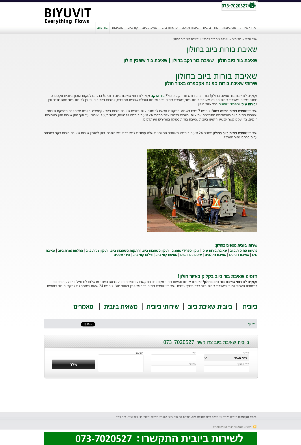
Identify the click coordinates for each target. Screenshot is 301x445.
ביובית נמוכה (190, 27)
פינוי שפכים (122, 255)
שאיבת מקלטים (215, 255)
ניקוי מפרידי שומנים (185, 250)
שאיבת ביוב (149, 27)
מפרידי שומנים (229, 104)
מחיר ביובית (210, 27)
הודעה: (139, 353)
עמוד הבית (251, 39)
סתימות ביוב (170, 27)
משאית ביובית (121, 306)
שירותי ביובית (163, 306)
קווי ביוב (133, 27)
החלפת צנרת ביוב (70, 250)
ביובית (250, 306)
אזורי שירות (248, 27)
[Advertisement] (15, 113)
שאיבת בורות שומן (214, 250)
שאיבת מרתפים (191, 255)
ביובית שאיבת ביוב (210, 306)
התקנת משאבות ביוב (124, 250)
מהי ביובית (229, 27)
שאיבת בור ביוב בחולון (186, 39)
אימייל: (192, 364)
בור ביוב (102, 27)
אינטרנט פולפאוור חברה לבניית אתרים (233, 427)
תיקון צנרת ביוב (97, 250)
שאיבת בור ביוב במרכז (215, 39)
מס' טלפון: (243, 364)
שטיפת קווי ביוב (166, 255)
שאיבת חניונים (239, 255)
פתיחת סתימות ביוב (243, 250)
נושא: (246, 353)
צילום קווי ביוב (143, 255)
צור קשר (121, 417)
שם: (194, 353)
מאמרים (83, 306)
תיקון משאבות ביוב (155, 250)
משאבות (117, 27)
